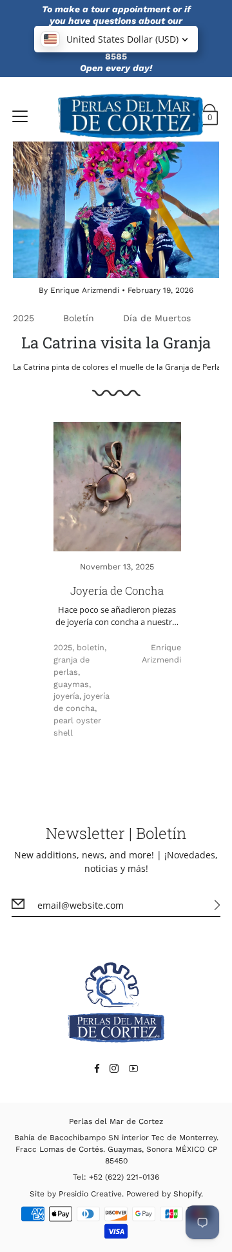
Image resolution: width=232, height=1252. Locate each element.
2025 (23, 318)
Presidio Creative (90, 1193)
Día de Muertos (157, 318)
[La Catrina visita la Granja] (116, 210)
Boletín (78, 318)
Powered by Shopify (163, 1193)
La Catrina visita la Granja (116, 342)
